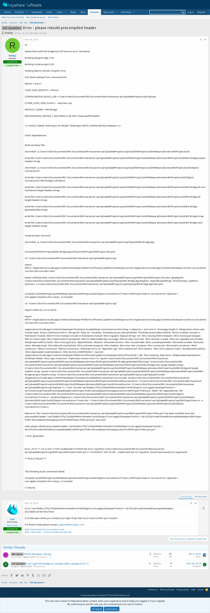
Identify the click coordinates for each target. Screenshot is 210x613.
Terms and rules (167, 589)
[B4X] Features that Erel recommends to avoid (44, 529)
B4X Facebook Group (36, 17)
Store (49, 12)
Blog (83, 12)
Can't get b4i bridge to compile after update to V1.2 (57, 563)
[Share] (201, 40)
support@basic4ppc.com (71, 524)
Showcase (37, 12)
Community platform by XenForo (105, 595)
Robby (9, 33)
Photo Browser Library (38, 554)
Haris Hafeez (16, 557)
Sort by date (186, 496)
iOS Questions (39, 566)
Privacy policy (182, 589)
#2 (195, 503)
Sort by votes (201, 496)
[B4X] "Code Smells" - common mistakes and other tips (48, 532)
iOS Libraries (41, 557)
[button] (21, 12)
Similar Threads (40, 33)
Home (7, 12)
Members (126, 12)
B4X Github (53, 17)
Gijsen (198, 556)
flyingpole (15, 566)
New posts (108, 12)
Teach (73, 12)
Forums (94, 12)
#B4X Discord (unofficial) (13, 17)
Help (193, 589)
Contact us (153, 589)
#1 (205, 39)
